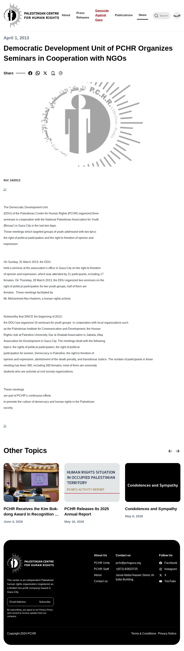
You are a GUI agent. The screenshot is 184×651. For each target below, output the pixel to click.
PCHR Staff (101, 569)
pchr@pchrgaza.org (128, 562)
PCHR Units (102, 562)
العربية (176, 15)
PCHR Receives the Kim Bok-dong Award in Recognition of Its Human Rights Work (31, 512)
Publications (124, 15)
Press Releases (82, 15)
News (142, 15)
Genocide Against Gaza (102, 15)
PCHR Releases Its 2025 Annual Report (86, 511)
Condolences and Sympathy (151, 509)
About (66, 15)
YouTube (161, 581)
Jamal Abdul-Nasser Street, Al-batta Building (135, 577)
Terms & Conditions (143, 633)
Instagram (161, 569)
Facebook (161, 563)
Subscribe (44, 601)
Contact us (101, 581)
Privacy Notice (167, 633)
